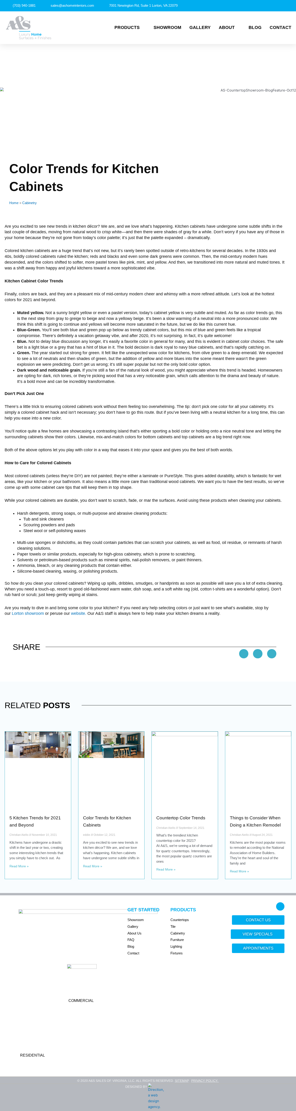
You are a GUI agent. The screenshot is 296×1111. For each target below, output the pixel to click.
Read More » (19, 866)
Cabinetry (29, 203)
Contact (280, 27)
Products (127, 27)
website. (78, 613)
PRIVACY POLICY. (205, 1081)
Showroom (167, 27)
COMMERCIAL (81, 1001)
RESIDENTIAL (32, 1055)
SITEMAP (181, 1081)
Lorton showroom (28, 613)
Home (13, 203)
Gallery (200, 27)
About (227, 27)
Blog (255, 27)
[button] (244, 654)
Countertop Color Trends (180, 817)
